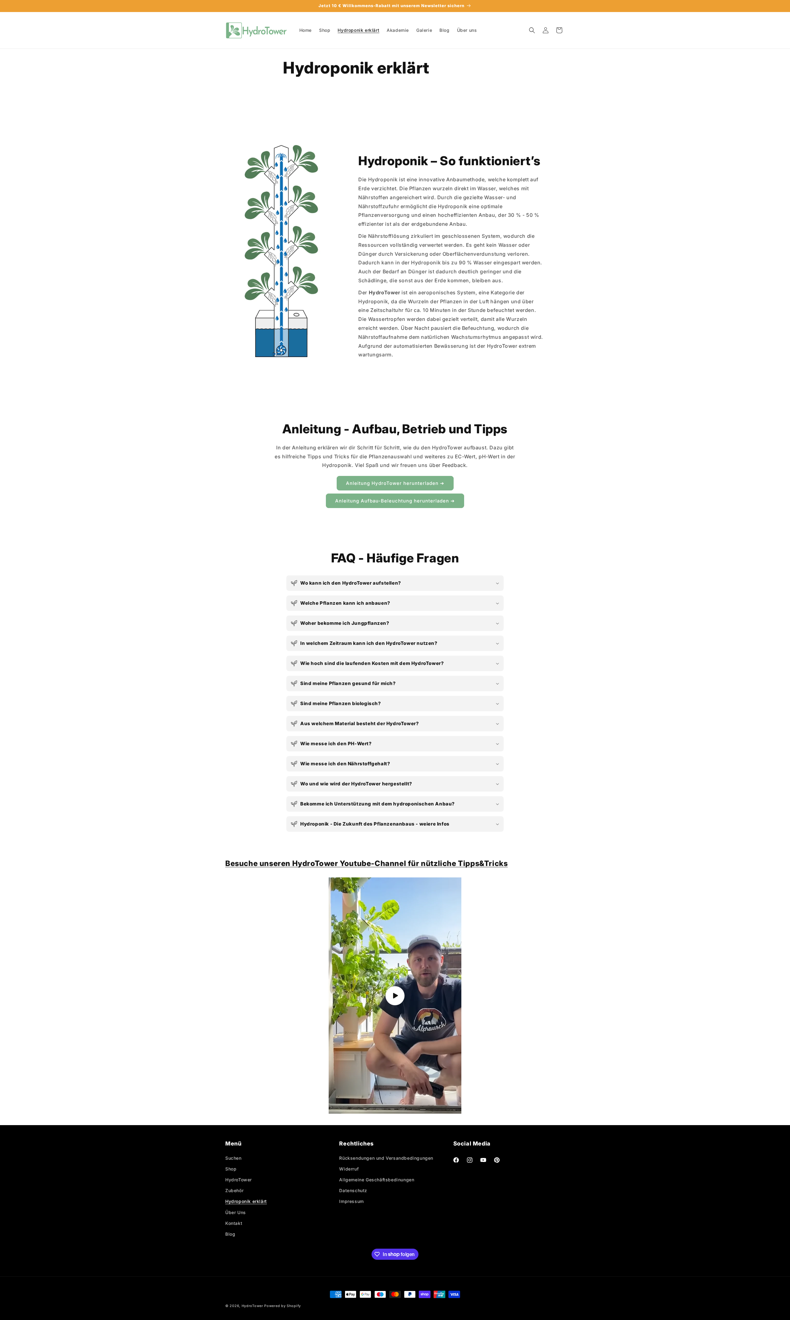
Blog (230, 1233)
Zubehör (234, 1190)
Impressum (351, 1201)
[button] (532, 30)
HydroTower (238, 1179)
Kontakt (233, 1222)
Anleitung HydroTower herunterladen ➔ (395, 483)
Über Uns (235, 1212)
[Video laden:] (395, 995)
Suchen (233, 1157)
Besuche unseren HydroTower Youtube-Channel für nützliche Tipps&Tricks (366, 863)
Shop (230, 1168)
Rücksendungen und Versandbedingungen (386, 1157)
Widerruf (349, 1168)
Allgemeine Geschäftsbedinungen (376, 1179)
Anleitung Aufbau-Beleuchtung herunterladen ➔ (395, 501)
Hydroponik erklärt (246, 1201)
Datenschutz (353, 1190)
